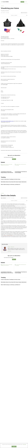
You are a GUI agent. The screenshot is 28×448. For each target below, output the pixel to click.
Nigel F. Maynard (11, 246)
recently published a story (7, 121)
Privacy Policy (24, 444)
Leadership (2, 193)
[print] (26, 15)
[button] (1, 1)
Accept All (14, 446)
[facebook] (11, 15)
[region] (14, 445)
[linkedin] (12, 15)
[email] (16, 15)
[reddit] (15, 15)
